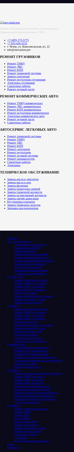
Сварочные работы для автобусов (35, 399)
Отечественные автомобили (31, 441)
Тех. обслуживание (19, 241)
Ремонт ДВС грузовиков (29, 286)
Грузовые (13, 305)
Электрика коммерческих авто (26, 116)
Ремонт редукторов (19, 152)
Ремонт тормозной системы (24, 73)
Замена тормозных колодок (24, 205)
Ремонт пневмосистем (20, 158)
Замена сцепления (18, 76)
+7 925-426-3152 (17, 43)
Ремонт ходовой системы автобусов (36, 392)
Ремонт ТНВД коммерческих (25, 103)
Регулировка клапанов (21, 201)
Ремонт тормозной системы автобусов (37, 373)
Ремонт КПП (15, 70)
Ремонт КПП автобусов (28, 383)
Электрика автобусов (27, 402)
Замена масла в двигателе (23, 179)
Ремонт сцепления (18, 149)
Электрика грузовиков (21, 82)
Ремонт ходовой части (20, 89)
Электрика (13, 165)
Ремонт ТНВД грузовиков (30, 283)
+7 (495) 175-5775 (18, 40)
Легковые (13, 405)
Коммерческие (16, 344)
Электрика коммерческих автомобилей (38, 360)
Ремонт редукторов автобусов (32, 389)
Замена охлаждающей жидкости (27, 195)
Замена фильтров (17, 185)
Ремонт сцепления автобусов (32, 386)
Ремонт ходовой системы (22, 155)
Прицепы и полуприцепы (30, 341)
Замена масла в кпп (19, 182)
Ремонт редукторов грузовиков (26, 79)
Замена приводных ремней (23, 188)
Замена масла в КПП (27, 247)
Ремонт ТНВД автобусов (29, 376)
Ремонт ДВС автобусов (28, 379)
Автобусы (13, 370)
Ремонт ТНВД (16, 63)
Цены (10, 444)
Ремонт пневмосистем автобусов (34, 395)
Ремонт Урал (15, 276)
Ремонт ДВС (15, 66)
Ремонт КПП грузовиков (29, 289)
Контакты (13, 447)
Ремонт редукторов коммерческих (28, 112)
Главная (12, 238)
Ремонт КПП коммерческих (24, 109)
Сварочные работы (19, 86)
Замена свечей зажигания (22, 198)
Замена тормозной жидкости (24, 192)
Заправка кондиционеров (22, 208)
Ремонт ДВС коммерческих (24, 106)
